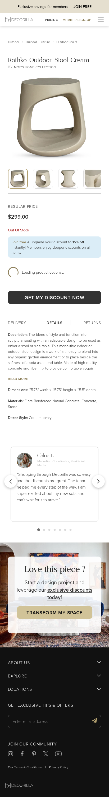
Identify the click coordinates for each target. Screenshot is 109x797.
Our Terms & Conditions (25, 767)
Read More (18, 378)
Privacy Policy (58, 767)
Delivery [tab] (17, 322)
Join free (19, 242)
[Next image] (59, 192)
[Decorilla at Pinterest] (34, 754)
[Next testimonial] (98, 481)
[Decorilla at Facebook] (22, 754)
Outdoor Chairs (66, 42)
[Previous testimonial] (10, 481)
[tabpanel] (54, 376)
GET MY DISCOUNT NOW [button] (54, 297)
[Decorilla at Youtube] (58, 755)
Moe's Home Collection (35, 67)
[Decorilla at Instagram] (10, 754)
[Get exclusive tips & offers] (94, 721)
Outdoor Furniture (38, 42)
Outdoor (13, 42)
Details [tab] (54, 322)
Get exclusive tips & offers (40, 705)
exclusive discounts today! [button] (70, 593)
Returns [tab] (92, 322)
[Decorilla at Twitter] (45, 754)
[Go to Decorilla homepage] (19, 786)
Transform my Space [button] (54, 612)
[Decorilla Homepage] (19, 19)
